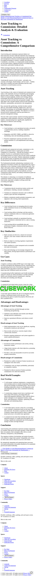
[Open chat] (31, 572)
